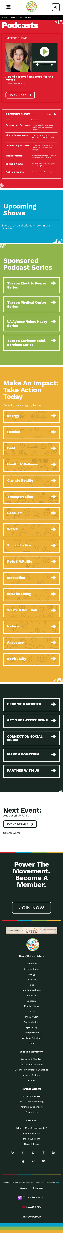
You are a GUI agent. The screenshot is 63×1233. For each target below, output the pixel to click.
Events (31, 1080)
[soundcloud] (31, 1216)
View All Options (31, 1075)
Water (31, 1043)
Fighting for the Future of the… (14, 173)
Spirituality (31, 1027)
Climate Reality (31, 969)
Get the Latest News (31, 1064)
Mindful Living (31, 1006)
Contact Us (32, 1112)
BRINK (58, 1182)
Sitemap (38, 1188)
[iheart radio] (31, 1207)
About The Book (31, 1133)
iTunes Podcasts (32, 1197)
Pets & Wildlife (32, 1016)
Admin (23, 1188)
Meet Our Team (31, 1138)
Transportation (31, 1032)
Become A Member (31, 1059)
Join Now (31, 907)
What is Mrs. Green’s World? (31, 1128)
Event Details (17, 824)
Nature (31, 1011)
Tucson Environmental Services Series (26, 343)
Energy (31, 974)
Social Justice (31, 1022)
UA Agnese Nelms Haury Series (27, 323)
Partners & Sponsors (31, 1107)
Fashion (31, 979)
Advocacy (31, 963)
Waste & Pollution (31, 1038)
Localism (32, 1001)
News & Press (31, 1144)
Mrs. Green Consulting (31, 1101)
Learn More (17, 95)
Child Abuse (25, 17)
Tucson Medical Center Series (27, 304)
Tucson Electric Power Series (26, 285)
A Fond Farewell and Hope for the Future (29, 78)
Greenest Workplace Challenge (31, 1069)
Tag (13, 17)
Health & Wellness (31, 990)
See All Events (12, 832)
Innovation (31, 995)
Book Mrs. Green (31, 1096)
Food (31, 985)
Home (4, 17)
